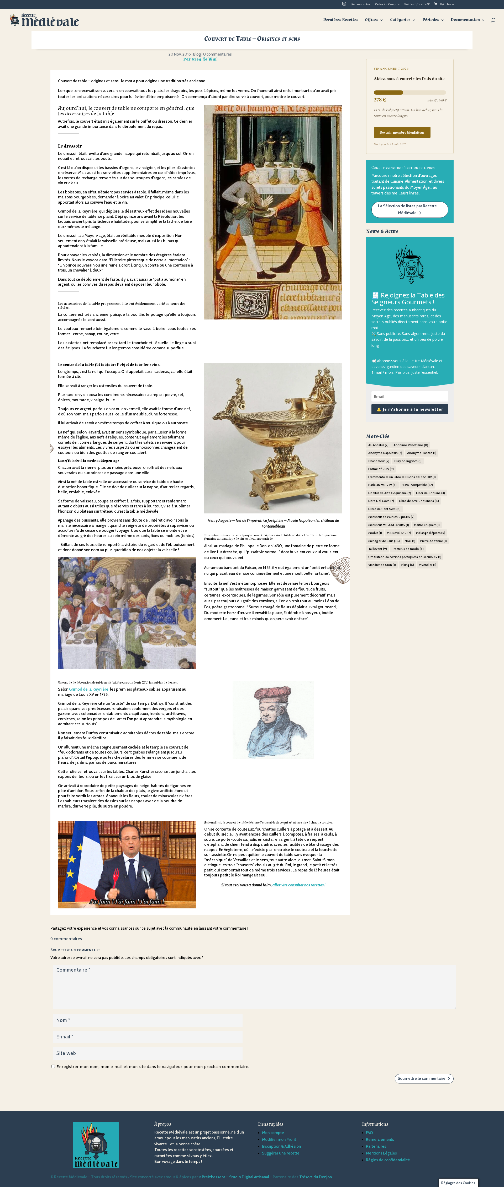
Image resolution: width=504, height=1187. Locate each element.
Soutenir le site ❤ (417, 4)
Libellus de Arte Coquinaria (389, 493)
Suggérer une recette (281, 1153)
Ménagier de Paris (384, 541)
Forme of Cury (381, 469)
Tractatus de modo (408, 549)
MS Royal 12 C (399, 533)
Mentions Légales (381, 1153)
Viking (407, 565)
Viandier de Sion (382, 565)
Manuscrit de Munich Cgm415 (391, 517)
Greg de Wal (204, 59)
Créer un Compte (387, 4)
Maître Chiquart (427, 525)
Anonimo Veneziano (410, 445)
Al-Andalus (378, 445)
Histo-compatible (417, 485)
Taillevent (377, 549)
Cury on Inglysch (408, 461)
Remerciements (380, 1139)
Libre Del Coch (381, 501)
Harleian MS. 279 (382, 485)
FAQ (369, 1132)
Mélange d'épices (430, 533)
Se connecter (360, 4)
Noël (410, 541)
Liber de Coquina (430, 493)
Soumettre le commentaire (421, 1078)
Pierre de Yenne (433, 541)
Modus (375, 533)
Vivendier (427, 565)
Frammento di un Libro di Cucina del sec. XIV (402, 477)
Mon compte (273, 1132)
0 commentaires (217, 54)
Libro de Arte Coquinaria (419, 501)
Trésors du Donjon (315, 1177)
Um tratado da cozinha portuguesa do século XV (404, 557)
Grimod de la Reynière (88, 689)
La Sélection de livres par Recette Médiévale (407, 209)
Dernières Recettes (340, 20)
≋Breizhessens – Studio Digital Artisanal (233, 1177)
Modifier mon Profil (279, 1139)
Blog (197, 54)
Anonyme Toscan (421, 453)
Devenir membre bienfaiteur (402, 132)
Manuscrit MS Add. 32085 (388, 525)
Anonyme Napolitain (385, 453)
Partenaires (376, 1146)
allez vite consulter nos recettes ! (298, 885)
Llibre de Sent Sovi (384, 509)
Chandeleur (378, 461)
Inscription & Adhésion (281, 1146)
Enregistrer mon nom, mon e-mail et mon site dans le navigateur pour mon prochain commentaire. (152, 1067)
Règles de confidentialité (388, 1160)
